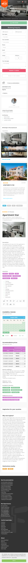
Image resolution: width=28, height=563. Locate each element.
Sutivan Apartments (5, 508)
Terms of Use (4, 543)
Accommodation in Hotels (6, 496)
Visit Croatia (3, 548)
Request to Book (14, 70)
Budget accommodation (6, 488)
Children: (17, 55)
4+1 (9, 205)
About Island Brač (4, 540)
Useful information (5, 546)
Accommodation (7, 18)
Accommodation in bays (6, 489)
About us (3, 541)
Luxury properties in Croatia (6, 532)
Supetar (14, 15)
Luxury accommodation (6, 486)
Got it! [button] (14, 560)
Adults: (3, 55)
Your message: (5, 61)
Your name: (4, 34)
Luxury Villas (3, 492)
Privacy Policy (4, 544)
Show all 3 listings (6, 159)
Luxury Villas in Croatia (5, 531)
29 (23, 330)
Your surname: (5, 39)
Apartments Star (15, 18)
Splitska (10, 468)
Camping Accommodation (6, 499)
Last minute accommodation (7, 485)
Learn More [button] (14, 557)
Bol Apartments (4, 505)
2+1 (4, 205)
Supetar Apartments (5, 507)
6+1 (14, 205)
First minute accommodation (7, 483)
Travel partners (4, 533)
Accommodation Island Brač (7, 482)
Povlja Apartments (5, 511)
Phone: (3, 44)
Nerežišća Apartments (5, 516)
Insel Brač (3, 525)
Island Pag (3, 528)
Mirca (4, 468)
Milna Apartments (4, 510)
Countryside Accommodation (7, 493)
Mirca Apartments (4, 513)
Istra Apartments (4, 529)
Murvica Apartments (5, 514)
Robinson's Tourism (5, 490)
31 (7, 332)
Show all (19, 205)
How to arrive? (4, 547)
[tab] (14, 143)
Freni (14, 105)
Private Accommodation (6, 495)
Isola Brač (3, 523)
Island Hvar (3, 526)
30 (4, 332)
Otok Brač (3, 522)
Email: (3, 50)
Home (2, 18)
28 (20, 330)
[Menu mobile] (25, 2)
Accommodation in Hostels (6, 498)
